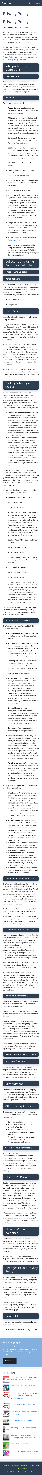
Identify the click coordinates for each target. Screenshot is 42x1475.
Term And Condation (21, 1468)
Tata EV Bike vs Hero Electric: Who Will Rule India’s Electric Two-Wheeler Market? (23, 1395)
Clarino (6, 3)
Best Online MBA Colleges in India (23, 1385)
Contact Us (15, 1465)
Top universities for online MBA (22, 1404)
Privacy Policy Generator (17, 59)
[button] (29, 3)
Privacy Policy (34, 1465)
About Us (6, 1465)
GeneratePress (30, 1472)
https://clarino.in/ (18, 240)
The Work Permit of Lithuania (21, 1420)
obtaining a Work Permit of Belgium (24, 1451)
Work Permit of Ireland (19, 1443)
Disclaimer (24, 1465)
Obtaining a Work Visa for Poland (23, 1428)
